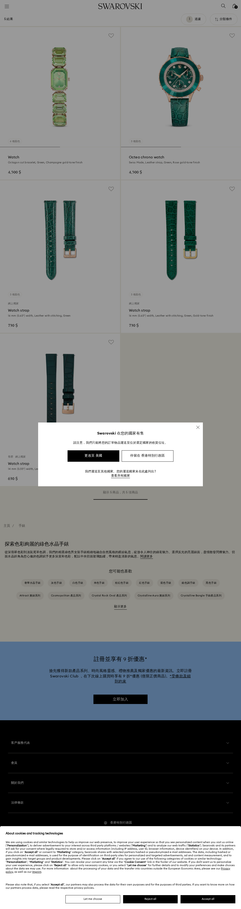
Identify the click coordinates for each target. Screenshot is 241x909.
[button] (198, 427)
